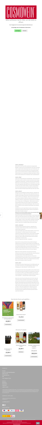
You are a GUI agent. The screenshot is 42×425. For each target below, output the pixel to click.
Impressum (4, 385)
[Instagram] (5, 405)
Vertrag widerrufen (5, 375)
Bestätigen (18, 30)
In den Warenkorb (8, 324)
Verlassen (24, 30)
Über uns (4, 381)
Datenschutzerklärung (16, 424)
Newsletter (4, 382)
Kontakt (3, 370)
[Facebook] (3, 405)
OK (38, 423)
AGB (3, 376)
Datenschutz (4, 383)
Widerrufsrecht (5, 373)
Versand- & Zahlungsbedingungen (8, 372)
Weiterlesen (21, 351)
